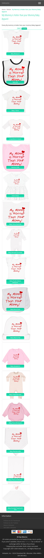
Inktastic (6, 3)
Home (4, 9)
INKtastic (28, 542)
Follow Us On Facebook (12, 521)
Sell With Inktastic (10, 528)
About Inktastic (9, 525)
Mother (9, 9)
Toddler (24, 28)
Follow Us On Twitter (11, 523)
